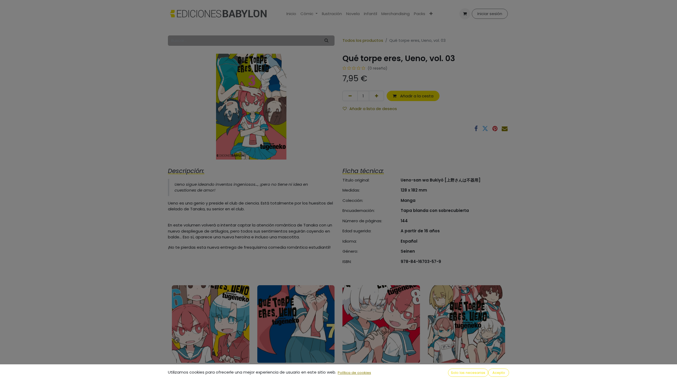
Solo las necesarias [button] (468, 372)
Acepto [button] (498, 372)
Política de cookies (354, 372)
